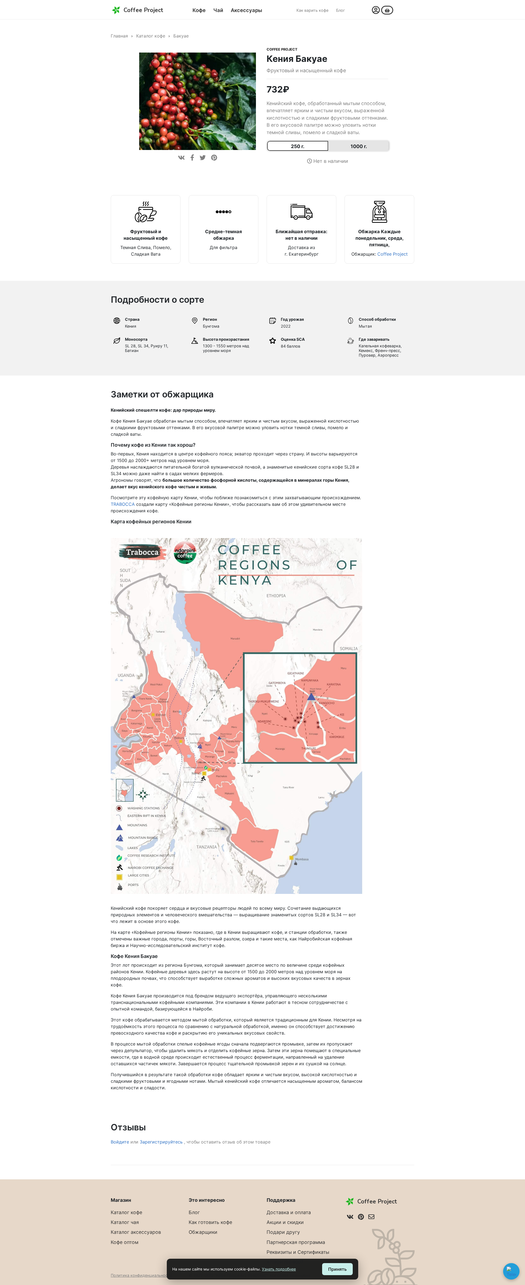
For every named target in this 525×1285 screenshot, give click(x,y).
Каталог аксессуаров (136, 1232)
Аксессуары (246, 10)
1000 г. (359, 146)
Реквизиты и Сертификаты (298, 1252)
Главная (119, 36)
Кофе (199, 10)
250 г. (297, 146)
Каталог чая (125, 1222)
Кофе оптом (124, 1242)
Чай (218, 10)
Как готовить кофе (210, 1222)
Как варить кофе (312, 10)
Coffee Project (282, 49)
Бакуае (181, 36)
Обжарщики (203, 1232)
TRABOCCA (123, 504)
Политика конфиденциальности (141, 1275)
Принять (337, 1269)
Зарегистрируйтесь (162, 1142)
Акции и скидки (285, 1222)
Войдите (120, 1142)
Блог (340, 10)
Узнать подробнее (279, 1269)
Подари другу (283, 1232)
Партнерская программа (296, 1242)
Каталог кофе (150, 36)
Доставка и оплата (289, 1212)
